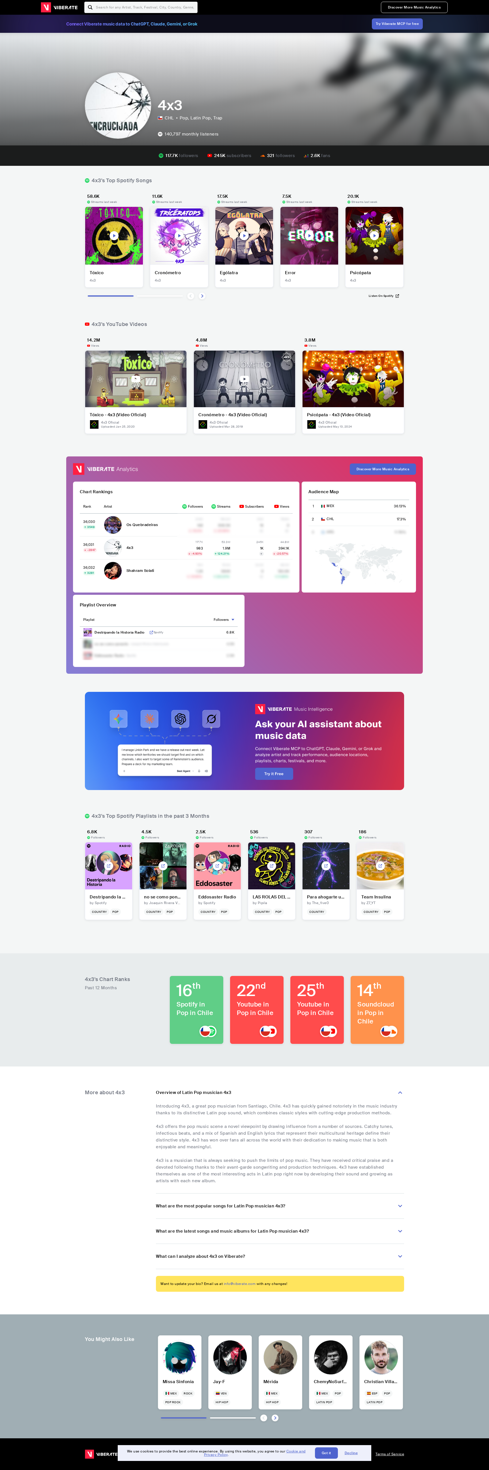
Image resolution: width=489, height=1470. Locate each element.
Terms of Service (390, 1454)
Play (114, 235)
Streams (223, 506)
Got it (326, 1453)
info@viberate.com (240, 1284)
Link (151, 632)
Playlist (89, 619)
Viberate (59, 7)
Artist (108, 506)
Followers (195, 506)
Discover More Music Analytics (414, 7)
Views (284, 506)
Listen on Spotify (381, 296)
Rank (87, 506)
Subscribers (254, 506)
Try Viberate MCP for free (397, 24)
